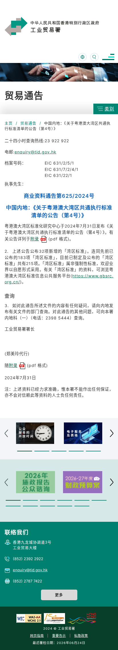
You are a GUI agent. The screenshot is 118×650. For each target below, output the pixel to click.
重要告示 (59, 636)
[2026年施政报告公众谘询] (35, 482)
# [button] (111, 433)
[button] (24, 451)
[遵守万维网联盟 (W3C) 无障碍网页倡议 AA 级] (29, 618)
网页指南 (37, 636)
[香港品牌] (81, 618)
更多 (59, 594)
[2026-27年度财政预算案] (82, 482)
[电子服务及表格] (83, 433)
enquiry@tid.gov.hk (35, 151)
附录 (34, 238)
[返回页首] (105, 638)
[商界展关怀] (54, 618)
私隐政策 (81, 636)
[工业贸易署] (59, 26)
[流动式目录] (108, 57)
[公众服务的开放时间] (35, 433)
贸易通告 (28, 123)
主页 (9, 123)
